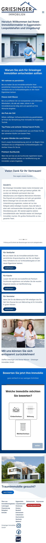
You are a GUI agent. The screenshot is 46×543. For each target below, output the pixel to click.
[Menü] (43, 12)
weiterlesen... (10, 268)
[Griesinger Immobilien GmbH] (21, 8)
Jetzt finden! (7, 492)
